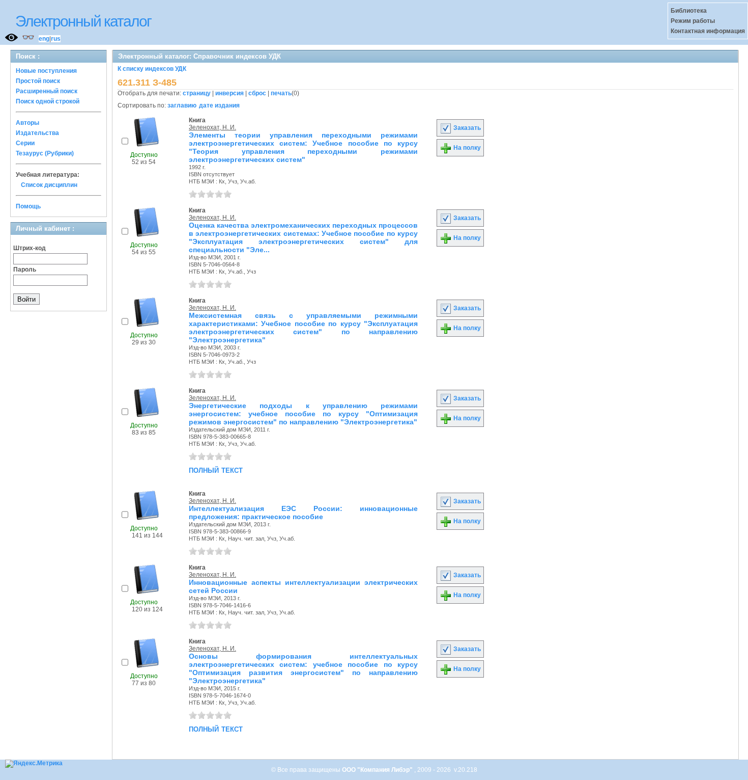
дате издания (219, 105)
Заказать (466, 127)
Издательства (37, 133)
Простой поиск (38, 81)
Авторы (27, 122)
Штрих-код (29, 248)
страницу (197, 93)
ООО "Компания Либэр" (378, 769)
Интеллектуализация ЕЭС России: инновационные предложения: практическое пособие (303, 512)
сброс (257, 93)
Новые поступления (46, 70)
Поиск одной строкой (47, 101)
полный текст (216, 470)
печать (281, 93)
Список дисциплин (49, 185)
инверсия (229, 93)
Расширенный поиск (46, 91)
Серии (25, 143)
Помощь (28, 206)
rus (56, 38)
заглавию (181, 105)
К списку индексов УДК (152, 68)
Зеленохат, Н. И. (212, 127)
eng (44, 38)
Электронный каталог (83, 21)
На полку (466, 147)
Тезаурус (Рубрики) (45, 153)
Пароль (24, 269)
